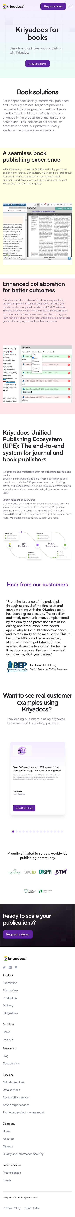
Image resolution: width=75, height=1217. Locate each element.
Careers (8, 1146)
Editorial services (13, 1082)
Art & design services (16, 1105)
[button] (5, 633)
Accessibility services (16, 1097)
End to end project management (23, 1112)
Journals (8, 1039)
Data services (11, 1090)
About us (8, 1139)
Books (6, 1032)
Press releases (12, 1172)
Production (10, 998)
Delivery (8, 1005)
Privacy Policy (12, 1208)
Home (6, 1131)
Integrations (10, 1013)
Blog (6, 1056)
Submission (10, 983)
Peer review (10, 990)
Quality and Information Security (23, 1154)
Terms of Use (31, 1208)
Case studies (11, 1063)
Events (7, 1180)
